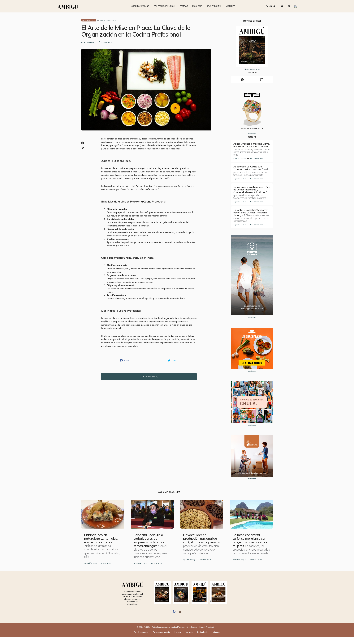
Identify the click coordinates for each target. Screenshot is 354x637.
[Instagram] (261, 79)
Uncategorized (88, 20)
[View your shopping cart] (282, 6)
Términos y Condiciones (187, 627)
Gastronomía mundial (161, 632)
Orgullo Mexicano (141, 632)
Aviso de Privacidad (206, 627)
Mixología (189, 632)
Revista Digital (202, 632)
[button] (271, 6)
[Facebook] (242, 79)
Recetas (178, 632)
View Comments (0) (149, 377)
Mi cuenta (217, 632)
